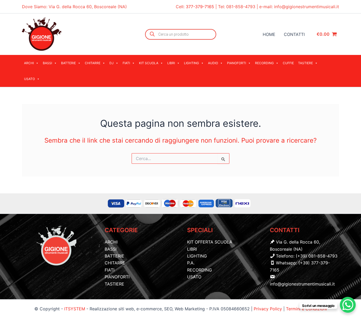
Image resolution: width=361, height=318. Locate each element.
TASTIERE (305, 63)
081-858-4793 (240, 6)
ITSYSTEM (74, 308)
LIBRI (171, 63)
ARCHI (29, 63)
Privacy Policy (268, 308)
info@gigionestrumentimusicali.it (306, 6)
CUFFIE (288, 63)
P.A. (191, 262)
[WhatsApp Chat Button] (348, 305)
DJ (111, 63)
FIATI (126, 63)
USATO (29, 79)
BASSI (47, 63)
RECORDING (264, 63)
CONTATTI (294, 34)
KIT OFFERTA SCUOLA (209, 242)
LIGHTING (191, 63)
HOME (269, 34)
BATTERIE (68, 63)
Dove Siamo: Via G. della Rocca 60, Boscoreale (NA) (74, 6)
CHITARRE (92, 63)
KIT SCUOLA (148, 63)
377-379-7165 (200, 6)
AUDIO (213, 63)
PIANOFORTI (236, 63)
